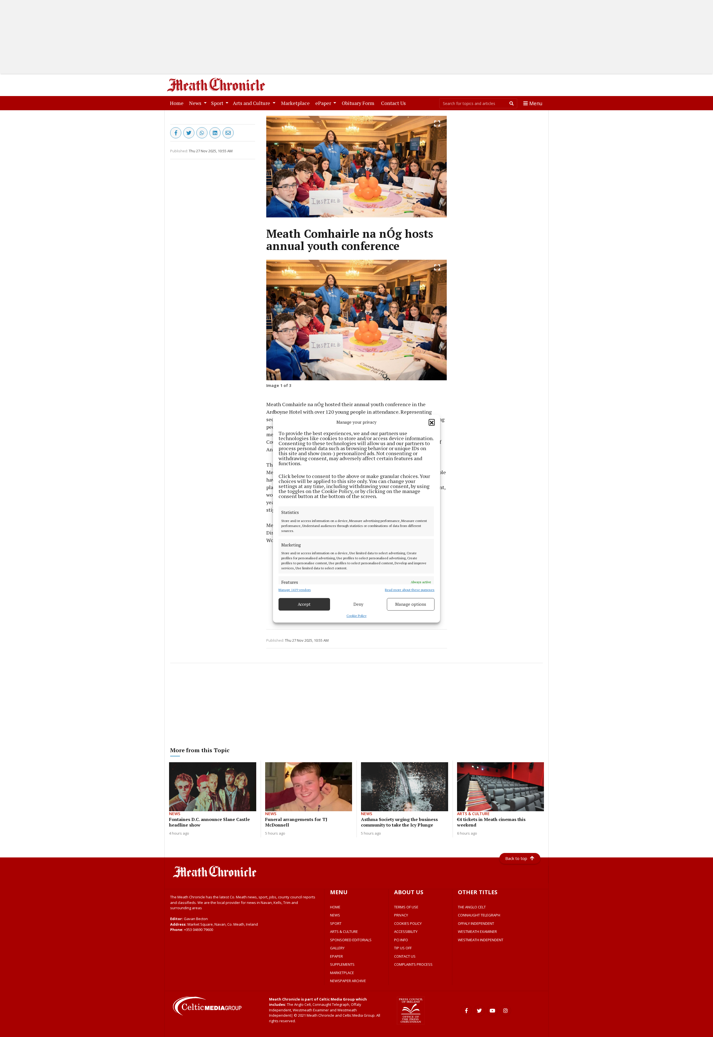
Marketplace (296, 102)
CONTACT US (405, 956)
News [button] (195, 103)
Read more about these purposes (409, 589)
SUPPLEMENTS (342, 964)
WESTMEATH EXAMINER (477, 931)
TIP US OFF (403, 947)
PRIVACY (401, 915)
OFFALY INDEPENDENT (476, 923)
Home (178, 102)
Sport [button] (217, 103)
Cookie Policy (356, 615)
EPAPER (336, 956)
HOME (335, 906)
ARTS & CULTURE (344, 931)
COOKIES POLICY (408, 923)
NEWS (335, 915)
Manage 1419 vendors (295, 589)
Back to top (516, 858)
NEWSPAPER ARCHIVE (348, 980)
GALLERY (337, 947)
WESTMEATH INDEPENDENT (480, 939)
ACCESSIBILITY (405, 931)
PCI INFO (401, 939)
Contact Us (394, 102)
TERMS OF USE (406, 906)
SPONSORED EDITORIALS (351, 939)
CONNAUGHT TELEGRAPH (479, 915)
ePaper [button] (323, 103)
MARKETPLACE (342, 972)
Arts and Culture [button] (252, 103)
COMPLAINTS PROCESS (413, 964)
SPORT (335, 923)
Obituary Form (359, 102)
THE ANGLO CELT (472, 906)
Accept (304, 604)
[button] (431, 422)
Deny (358, 604)
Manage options (410, 604)
